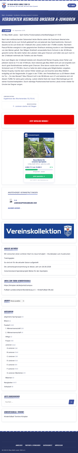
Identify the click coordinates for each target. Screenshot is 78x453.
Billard (6, 321)
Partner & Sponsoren (32, 445)
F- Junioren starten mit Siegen (24, 105)
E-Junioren (10, 365)
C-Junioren (11, 356)
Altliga (7, 337)
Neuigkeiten (8, 382)
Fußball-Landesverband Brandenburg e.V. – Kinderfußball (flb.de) (28, 290)
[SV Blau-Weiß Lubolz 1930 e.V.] (4, 5)
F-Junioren (10, 369)
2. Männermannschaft (13, 332)
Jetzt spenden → (39, 176)
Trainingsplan (9, 258)
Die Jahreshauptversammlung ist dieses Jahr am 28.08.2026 (27, 267)
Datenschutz (47, 445)
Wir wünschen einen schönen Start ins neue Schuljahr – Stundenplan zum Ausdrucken (37, 254)
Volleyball (7, 387)
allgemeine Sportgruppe (12, 317)
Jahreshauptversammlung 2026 (25, 203)
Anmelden (19, 445)
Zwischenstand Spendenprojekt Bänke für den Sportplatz (26, 271)
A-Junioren (9, 15)
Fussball (7, 325)
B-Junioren (10, 352)
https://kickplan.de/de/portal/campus (18, 285)
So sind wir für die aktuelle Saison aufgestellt (21, 262)
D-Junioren (11, 361)
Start (3, 15)
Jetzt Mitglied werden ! (39, 121)
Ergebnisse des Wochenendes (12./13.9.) (19, 98)
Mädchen (8, 378)
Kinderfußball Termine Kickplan (16, 416)
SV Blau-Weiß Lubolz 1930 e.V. (19, 4)
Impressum (58, 445)
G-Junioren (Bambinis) (15, 373)
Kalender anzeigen (14, 208)
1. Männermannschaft (13, 328)
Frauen (7, 341)
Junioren (8, 345)
